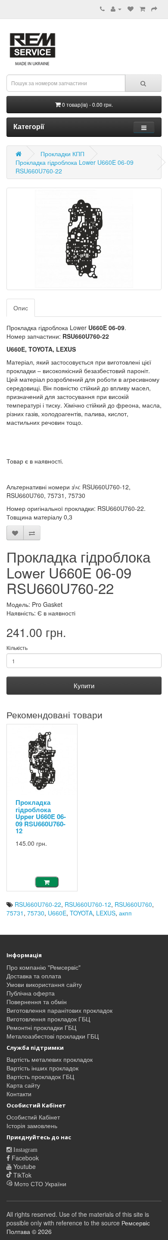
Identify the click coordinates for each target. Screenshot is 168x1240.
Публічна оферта (30, 993)
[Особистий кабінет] (116, 8)
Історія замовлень (31, 1125)
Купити (84, 685)
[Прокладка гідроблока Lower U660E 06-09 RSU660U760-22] (84, 239)
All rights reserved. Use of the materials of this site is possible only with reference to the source (77, 1218)
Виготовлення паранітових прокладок (59, 1010)
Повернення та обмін (36, 1001)
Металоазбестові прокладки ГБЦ (52, 1036)
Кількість (17, 647)
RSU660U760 (133, 904)
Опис (20, 307)
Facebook (24, 1157)
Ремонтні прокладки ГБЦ (41, 1027)
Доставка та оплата (33, 975)
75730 (35, 913)
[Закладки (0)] (131, 8)
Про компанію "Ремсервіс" (43, 967)
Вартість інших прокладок (42, 1068)
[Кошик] (142, 8)
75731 (15, 913)
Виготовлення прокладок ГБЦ (48, 1018)
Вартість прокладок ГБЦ (40, 1076)
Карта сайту (23, 1085)
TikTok (21, 1175)
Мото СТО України (39, 1183)
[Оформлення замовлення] (154, 8)
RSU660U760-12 (88, 904)
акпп (125, 913)
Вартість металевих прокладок (49, 1059)
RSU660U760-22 (38, 904)
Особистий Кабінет (33, 1117)
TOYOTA (81, 913)
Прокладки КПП (62, 153)
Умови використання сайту (44, 984)
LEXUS (105, 913)
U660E (57, 913)
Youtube (24, 1166)
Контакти (18, 1093)
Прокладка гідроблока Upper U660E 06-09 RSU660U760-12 (41, 816)
